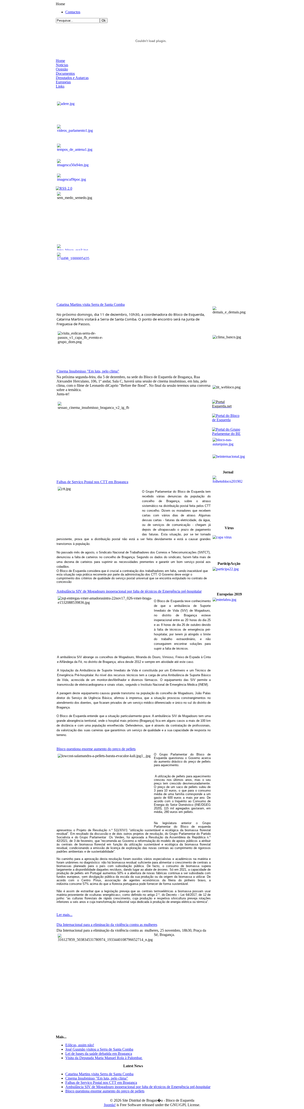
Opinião (62, 69)
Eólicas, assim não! (79, 1045)
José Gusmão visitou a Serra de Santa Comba (99, 1049)
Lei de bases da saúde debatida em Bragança (98, 1054)
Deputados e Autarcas (72, 78)
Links (60, 86)
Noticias (62, 65)
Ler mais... (64, 915)
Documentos (65, 73)
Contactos (72, 12)
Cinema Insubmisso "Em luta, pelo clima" (88, 371)
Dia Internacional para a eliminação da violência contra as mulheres (107, 925)
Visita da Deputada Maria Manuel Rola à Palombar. (103, 1058)
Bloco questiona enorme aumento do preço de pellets (96, 749)
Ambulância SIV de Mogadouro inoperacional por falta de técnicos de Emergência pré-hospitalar (129, 591)
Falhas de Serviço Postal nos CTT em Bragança (92, 482)
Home (60, 61)
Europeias (63, 82)
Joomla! (110, 1105)
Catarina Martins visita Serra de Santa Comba (91, 304)
